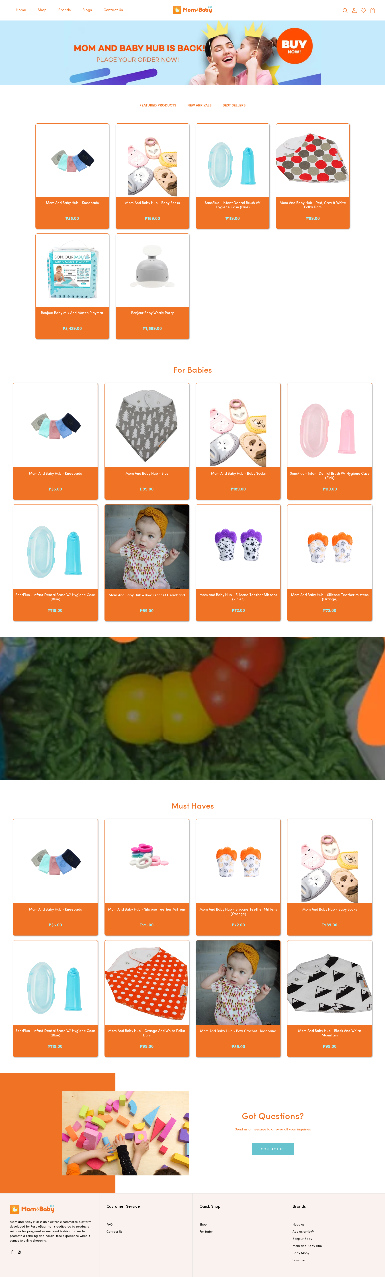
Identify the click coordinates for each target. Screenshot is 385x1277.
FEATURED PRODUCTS (157, 105)
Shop (42, 10)
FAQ (109, 1224)
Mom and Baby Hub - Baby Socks (152, 203)
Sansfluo (299, 1260)
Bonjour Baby (302, 1238)
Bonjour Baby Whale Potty (152, 313)
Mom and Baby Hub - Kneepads (72, 203)
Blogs (87, 10)
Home (21, 10)
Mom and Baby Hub (307, 1246)
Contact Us (113, 10)
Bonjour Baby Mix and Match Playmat (72, 313)
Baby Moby (301, 1253)
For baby (206, 1231)
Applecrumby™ (304, 1231)
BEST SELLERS (234, 105)
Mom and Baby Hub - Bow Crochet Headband (147, 595)
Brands (64, 10)
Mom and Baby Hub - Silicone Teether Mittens (147, 909)
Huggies (298, 1224)
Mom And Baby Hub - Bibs (146, 474)
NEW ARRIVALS (199, 105)
